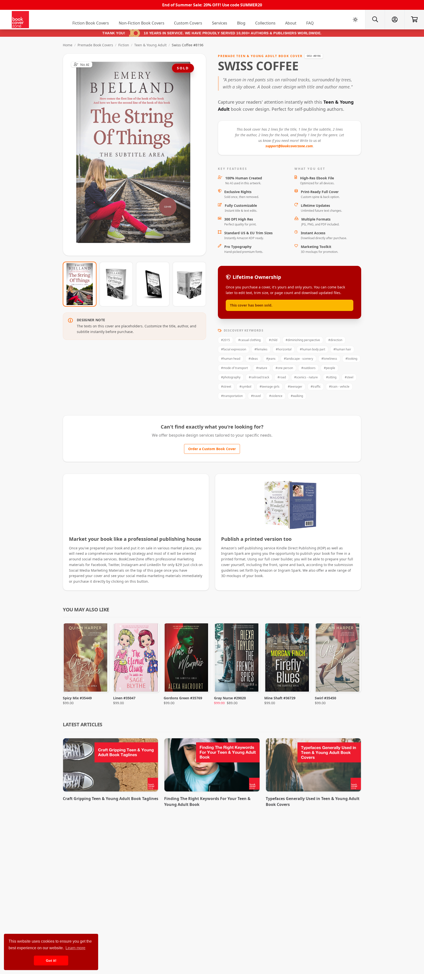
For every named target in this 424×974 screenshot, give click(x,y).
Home (67, 45)
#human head (230, 359)
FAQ (310, 23)
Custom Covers (188, 23)
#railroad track (259, 377)
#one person (284, 368)
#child (273, 340)
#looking (351, 359)
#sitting (331, 377)
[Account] (394, 19)
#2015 (225, 340)
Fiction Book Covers (90, 23)
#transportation (232, 396)
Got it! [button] (51, 960)
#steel (349, 377)
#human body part (312, 349)
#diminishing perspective (303, 340)
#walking (297, 396)
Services (219, 23)
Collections (265, 23)
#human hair (342, 349)
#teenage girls (269, 386)
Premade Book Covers (95, 45)
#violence (275, 396)
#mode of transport (234, 368)
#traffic (316, 386)
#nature (261, 368)
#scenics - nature (306, 377)
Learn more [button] (75, 948)
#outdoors (308, 368)
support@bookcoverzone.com (289, 146)
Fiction (123, 45)
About (290, 23)
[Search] (375, 19)
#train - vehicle (339, 386)
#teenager (295, 386)
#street (226, 386)
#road (282, 377)
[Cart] (414, 19)
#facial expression (233, 349)
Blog (241, 23)
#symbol (245, 386)
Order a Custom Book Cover (212, 448)
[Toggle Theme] (355, 19)
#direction (335, 340)
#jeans (271, 359)
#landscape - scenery (298, 359)
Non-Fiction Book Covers (141, 23)
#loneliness (329, 359)
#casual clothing (249, 340)
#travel (256, 396)
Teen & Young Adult (150, 45)
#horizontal (284, 349)
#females (260, 349)
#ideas (253, 359)
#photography (230, 377)
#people (329, 368)
